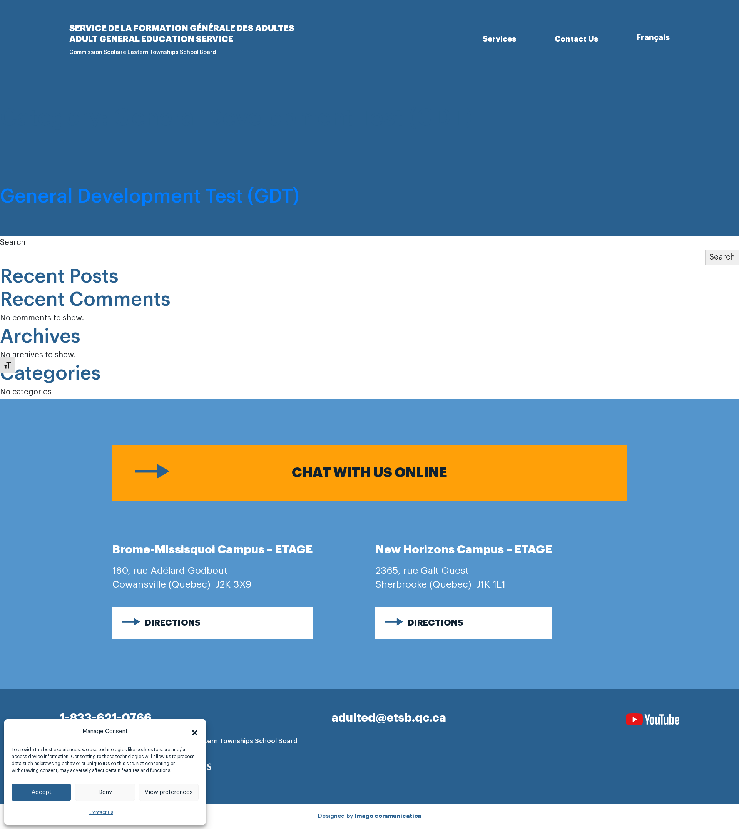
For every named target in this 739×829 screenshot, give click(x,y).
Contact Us (101, 812)
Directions (173, 623)
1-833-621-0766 (106, 717)
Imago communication (387, 816)
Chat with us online (369, 472)
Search (12, 242)
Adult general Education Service (151, 39)
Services (499, 39)
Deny (105, 792)
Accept (42, 792)
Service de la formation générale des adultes (181, 28)
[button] (195, 731)
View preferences (169, 792)
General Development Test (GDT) (149, 196)
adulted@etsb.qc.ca (388, 717)
